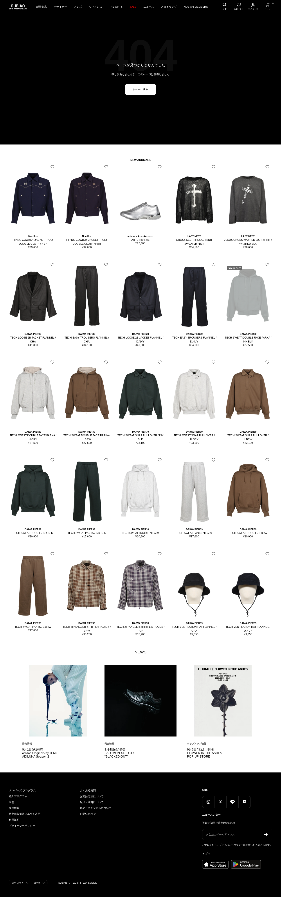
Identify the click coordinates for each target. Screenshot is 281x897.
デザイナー (60, 6)
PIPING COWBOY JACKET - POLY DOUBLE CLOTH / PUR (86, 241)
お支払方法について (92, 796)
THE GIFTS (115, 6)
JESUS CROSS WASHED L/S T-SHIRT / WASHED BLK (248, 241)
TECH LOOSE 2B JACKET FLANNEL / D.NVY (140, 339)
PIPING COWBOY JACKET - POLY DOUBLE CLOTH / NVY (33, 241)
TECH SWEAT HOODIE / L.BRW (248, 533)
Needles (33, 236)
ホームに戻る (140, 89)
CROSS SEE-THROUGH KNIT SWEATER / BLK (194, 241)
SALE (133, 6)
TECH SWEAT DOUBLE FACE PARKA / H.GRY (33, 437)
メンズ (78, 6)
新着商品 (41, 6)
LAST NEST (194, 236)
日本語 (37, 883)
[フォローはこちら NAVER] (244, 802)
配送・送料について (92, 802)
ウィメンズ (95, 6)
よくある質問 (88, 790)
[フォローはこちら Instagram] (208, 802)
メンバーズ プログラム (22, 790)
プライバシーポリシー (22, 825)
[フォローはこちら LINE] (232, 802)
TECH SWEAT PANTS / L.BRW (33, 626)
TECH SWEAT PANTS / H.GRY (194, 533)
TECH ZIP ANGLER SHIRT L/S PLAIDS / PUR (140, 628)
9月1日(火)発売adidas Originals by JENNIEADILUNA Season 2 (41, 753)
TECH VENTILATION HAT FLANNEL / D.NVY (248, 628)
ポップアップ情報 (196, 743)
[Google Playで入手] (246, 864)
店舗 (11, 802)
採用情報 (14, 808)
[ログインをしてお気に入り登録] (52, 167)
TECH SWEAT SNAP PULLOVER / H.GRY (194, 437)
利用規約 (14, 819)
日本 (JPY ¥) (18, 883)
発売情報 (27, 743)
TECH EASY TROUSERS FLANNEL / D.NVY (194, 339)
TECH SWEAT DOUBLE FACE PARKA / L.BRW (86, 437)
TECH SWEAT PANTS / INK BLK (87, 533)
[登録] (266, 834)
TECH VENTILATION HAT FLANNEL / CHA (194, 628)
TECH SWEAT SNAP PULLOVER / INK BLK (140, 437)
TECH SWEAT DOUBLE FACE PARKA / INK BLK (248, 339)
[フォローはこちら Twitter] (220, 802)
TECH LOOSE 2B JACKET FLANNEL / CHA (33, 339)
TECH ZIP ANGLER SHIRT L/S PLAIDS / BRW (87, 628)
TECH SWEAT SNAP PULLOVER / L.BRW (247, 437)
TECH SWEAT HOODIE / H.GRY (140, 533)
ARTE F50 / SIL (140, 239)
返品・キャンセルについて (96, 808)
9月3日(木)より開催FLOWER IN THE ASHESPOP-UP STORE (204, 753)
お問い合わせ (88, 813)
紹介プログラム (18, 796)
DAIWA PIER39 (33, 334)
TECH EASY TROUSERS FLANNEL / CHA (87, 339)
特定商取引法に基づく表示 (24, 813)
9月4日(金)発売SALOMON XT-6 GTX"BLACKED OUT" (119, 753)
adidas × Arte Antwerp (140, 236)
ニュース (148, 6)
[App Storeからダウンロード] (215, 864)
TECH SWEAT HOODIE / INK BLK (33, 533)
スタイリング (169, 6)
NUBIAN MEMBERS (196, 6)
